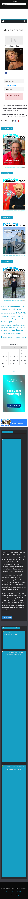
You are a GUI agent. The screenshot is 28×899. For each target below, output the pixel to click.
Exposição (20, 316)
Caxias (16, 306)
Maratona (10, 327)
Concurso (8, 309)
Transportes (10, 340)
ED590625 (13, 313)
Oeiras (3, 330)
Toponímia (4, 340)
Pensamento (4, 333)
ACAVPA (3, 306)
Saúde (13, 337)
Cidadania (3, 309)
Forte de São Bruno (6, 319)
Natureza (23, 327)
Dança (20, 309)
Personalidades (14, 333)
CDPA (20, 306)
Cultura (15, 309)
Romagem (10, 337)
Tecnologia (23, 337)
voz (14, 340)
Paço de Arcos (17, 330)
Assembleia (12, 306)
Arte (8, 306)
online (7, 330)
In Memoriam (14, 325)
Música (18, 327)
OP (9, 330)
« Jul (13, 371)
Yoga (16, 340)
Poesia (4, 337)
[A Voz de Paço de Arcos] (3, 21)
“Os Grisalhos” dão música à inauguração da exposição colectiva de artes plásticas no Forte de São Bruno (15, 108)
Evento (14, 316)
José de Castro (4, 327)
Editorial (3, 316)
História (21, 319)
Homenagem (6, 322)
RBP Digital (17, 895)
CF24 (24, 306)
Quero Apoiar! (7, 617)
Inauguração (16, 322)
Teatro (17, 337)
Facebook (6, 73)
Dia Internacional (5, 313)
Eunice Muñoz (9, 316)
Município (14, 327)
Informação (5, 325)
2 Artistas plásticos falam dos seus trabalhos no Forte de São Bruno (13, 115)
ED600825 (21, 312)
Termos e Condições (17, 891)
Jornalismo (21, 325)
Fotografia (15, 319)
